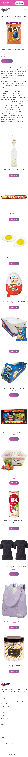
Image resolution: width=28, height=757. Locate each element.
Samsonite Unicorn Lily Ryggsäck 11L (14, 621)
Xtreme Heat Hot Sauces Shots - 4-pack (14, 433)
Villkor (3, 740)
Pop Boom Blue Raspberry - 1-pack (14, 389)
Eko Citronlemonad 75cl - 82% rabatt (14, 169)
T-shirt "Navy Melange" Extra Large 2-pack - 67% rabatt (14, 567)
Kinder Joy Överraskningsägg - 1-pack (14, 301)
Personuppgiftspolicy (7, 743)
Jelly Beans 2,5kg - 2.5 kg (14, 477)
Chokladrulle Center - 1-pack (14, 213)
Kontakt (3, 737)
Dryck (17, 49)
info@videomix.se (6, 707)
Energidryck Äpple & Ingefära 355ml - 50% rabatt (14, 521)
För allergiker (4, 718)
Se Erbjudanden (19, 3)
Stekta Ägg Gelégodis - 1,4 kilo (14, 257)
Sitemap (3, 746)
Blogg (3, 734)
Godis (2, 721)
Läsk (20, 49)
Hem (2, 19)
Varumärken (11, 49)
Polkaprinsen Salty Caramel (14, 665)
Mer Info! (7, 61)
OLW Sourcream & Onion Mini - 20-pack (14, 345)
